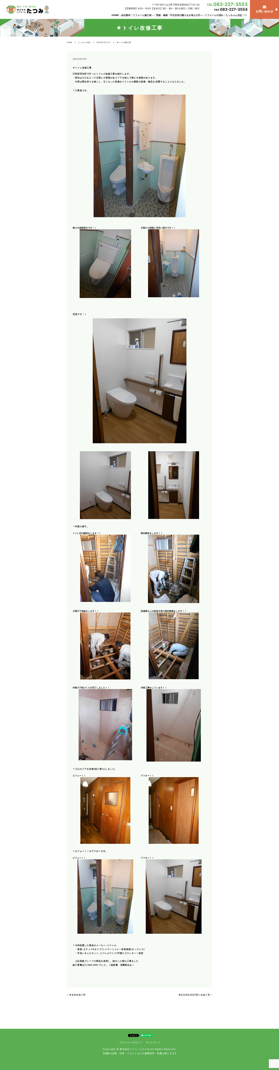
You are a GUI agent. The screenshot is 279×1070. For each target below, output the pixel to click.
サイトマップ (153, 1042)
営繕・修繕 (162, 15)
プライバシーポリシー (130, 1042)
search (245, 15)
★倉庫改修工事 (77, 994)
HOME (115, 15)
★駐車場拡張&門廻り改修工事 (194, 994)
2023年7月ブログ (103, 42)
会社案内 (125, 15)
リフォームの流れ (214, 15)
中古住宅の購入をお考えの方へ (186, 15)
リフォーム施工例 (142, 15)
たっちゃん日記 (234, 15)
